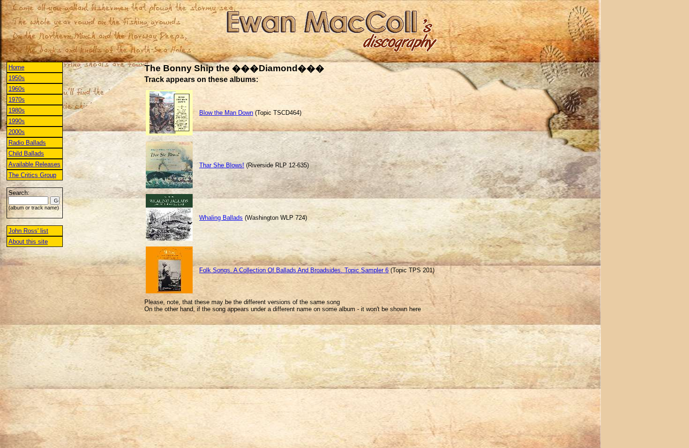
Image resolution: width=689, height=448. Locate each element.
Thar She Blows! (221, 165)
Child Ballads (26, 153)
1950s (16, 78)
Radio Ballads (27, 142)
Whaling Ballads (221, 217)
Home (16, 67)
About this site (28, 241)
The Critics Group (32, 175)
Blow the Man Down (226, 112)
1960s (16, 88)
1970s (16, 99)
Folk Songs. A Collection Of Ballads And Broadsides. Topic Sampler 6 (294, 270)
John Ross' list (28, 230)
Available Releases (34, 164)
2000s (16, 131)
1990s (16, 121)
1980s (16, 110)
